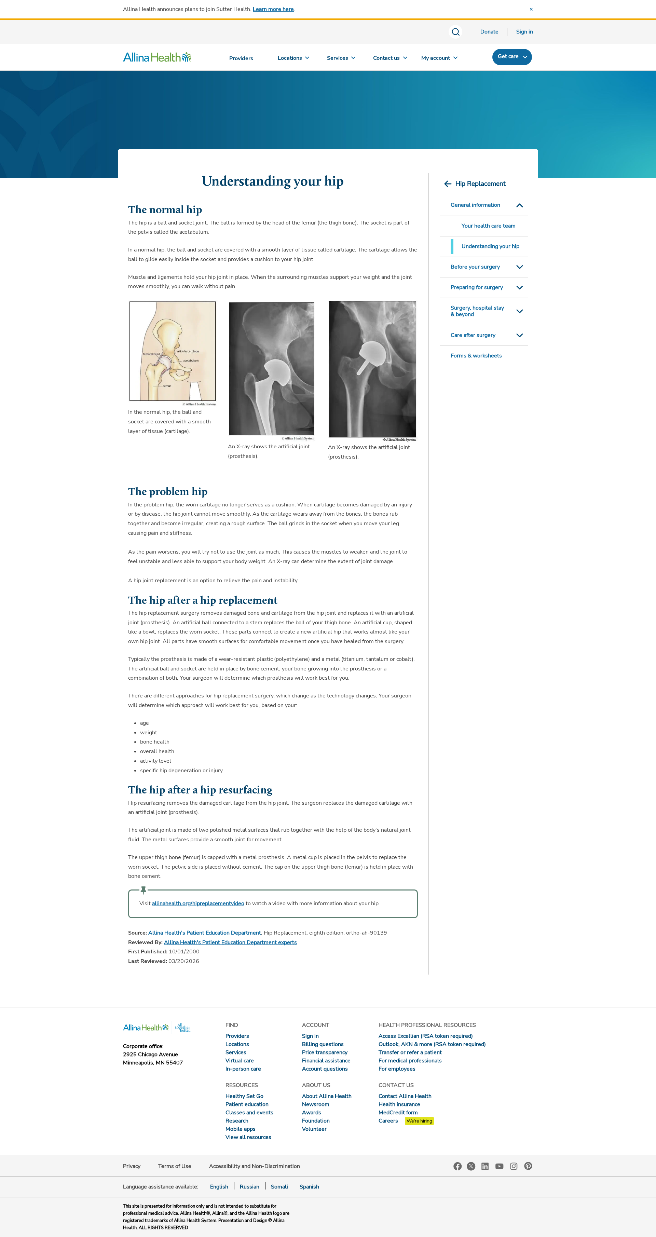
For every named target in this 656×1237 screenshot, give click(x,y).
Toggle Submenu (519, 205)
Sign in (524, 32)
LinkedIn (485, 1166)
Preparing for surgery (477, 287)
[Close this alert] (531, 9)
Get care (508, 56)
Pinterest (528, 1166)
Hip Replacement (480, 183)
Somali (279, 1187)
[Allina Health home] (157, 58)
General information (475, 205)
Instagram (514, 1166)
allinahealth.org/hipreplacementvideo (198, 903)
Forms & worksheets (476, 355)
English (219, 1187)
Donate (489, 32)
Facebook (457, 1166)
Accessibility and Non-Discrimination (254, 1166)
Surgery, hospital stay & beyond (477, 311)
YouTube (499, 1166)
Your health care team (489, 226)
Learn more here (273, 9)
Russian (249, 1187)
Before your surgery (475, 267)
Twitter (471, 1166)
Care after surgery (473, 335)
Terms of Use (174, 1166)
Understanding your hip (490, 246)
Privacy (131, 1166)
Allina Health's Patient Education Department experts (230, 942)
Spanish (309, 1187)
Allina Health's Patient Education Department (204, 933)
